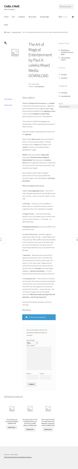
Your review (31, 345)
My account (32, 17)
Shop (6, 25)
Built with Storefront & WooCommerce (17, 457)
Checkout (21, 17)
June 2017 (64, 78)
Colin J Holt (11, 6)
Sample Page (44, 17)
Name (29, 374)
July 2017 (64, 74)
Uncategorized (16, 32)
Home (6, 17)
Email (42, 374)
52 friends (64, 93)
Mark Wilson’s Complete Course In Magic (67, 52)
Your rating (31, 340)
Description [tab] (8, 99)
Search (61, 104)
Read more (11, 427)
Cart (13, 17)
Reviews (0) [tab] (8, 105)
